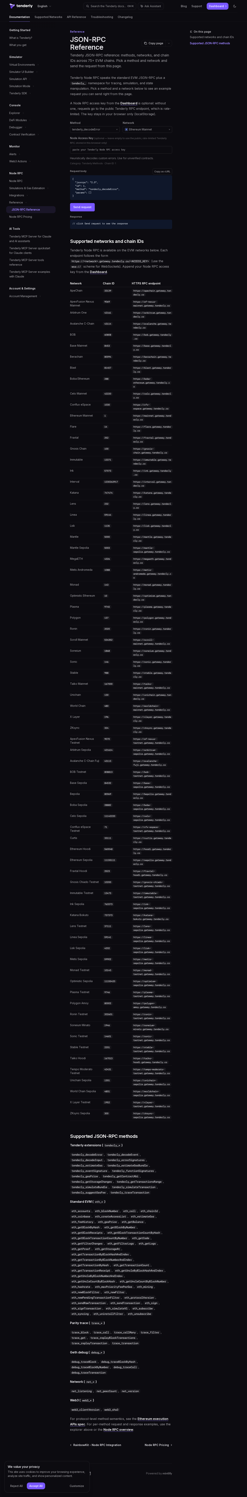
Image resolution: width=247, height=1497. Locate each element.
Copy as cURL (162, 171)
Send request (82, 207)
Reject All (16, 1486)
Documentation (19, 17)
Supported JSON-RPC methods (210, 43)
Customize (77, 1486)
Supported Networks (48, 17)
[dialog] (47, 1477)
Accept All (36, 1486)
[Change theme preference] (235, 6)
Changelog (125, 17)
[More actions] (169, 43)
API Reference (76, 17)
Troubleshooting (102, 17)
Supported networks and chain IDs (212, 37)
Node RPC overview (118, 1430)
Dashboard (128, 103)
